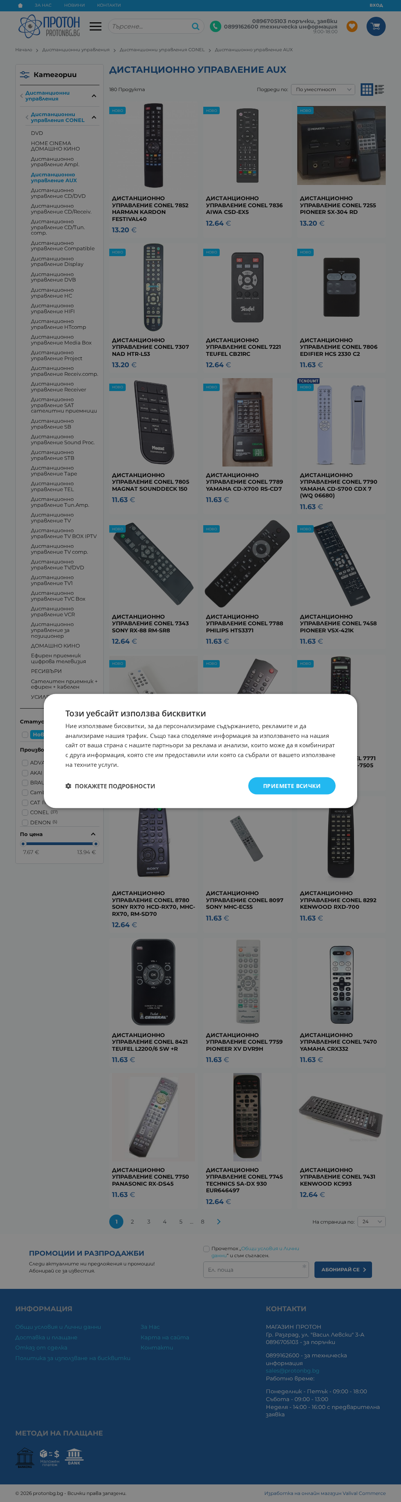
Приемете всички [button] (292, 785)
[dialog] (200, 751)
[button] (110, 786)
